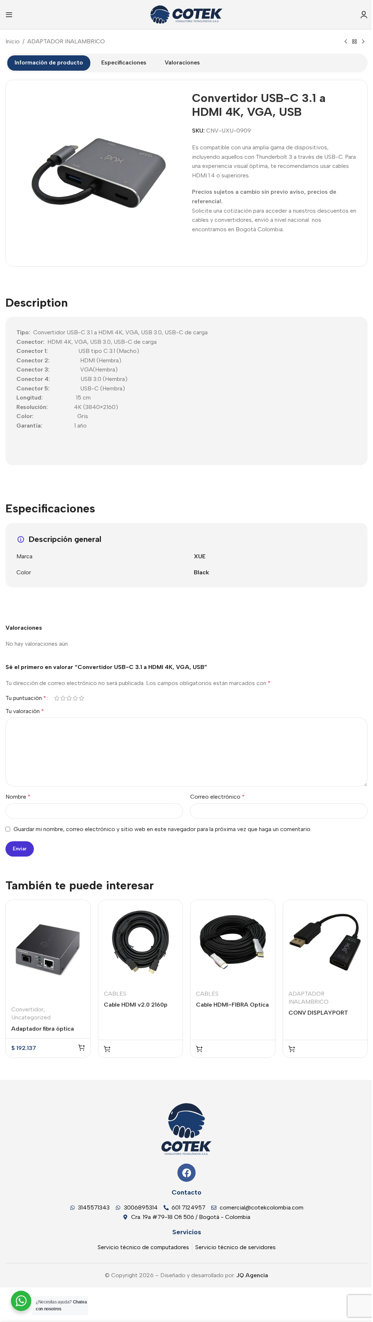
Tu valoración (24, 711)
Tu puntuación (25, 698)
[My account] (364, 14)
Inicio (12, 41)
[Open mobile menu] (9, 14)
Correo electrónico (217, 796)
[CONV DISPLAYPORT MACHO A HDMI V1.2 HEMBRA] (325, 942)
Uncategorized (31, 1017)
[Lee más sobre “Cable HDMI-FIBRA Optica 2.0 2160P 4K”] (199, 1049)
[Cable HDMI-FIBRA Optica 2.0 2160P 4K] (233, 942)
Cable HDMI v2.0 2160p (136, 1004)
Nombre (18, 796)
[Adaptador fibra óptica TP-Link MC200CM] (48, 950)
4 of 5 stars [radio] (75, 698)
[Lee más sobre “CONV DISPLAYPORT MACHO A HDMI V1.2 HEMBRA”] (291, 1049)
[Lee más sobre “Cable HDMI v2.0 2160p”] (107, 1049)
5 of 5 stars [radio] (81, 698)
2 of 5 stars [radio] (63, 698)
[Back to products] (354, 42)
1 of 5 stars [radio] (57, 698)
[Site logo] (186, 14)
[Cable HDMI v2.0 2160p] (140, 942)
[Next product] (363, 42)
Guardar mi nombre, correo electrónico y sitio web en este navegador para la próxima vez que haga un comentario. (162, 829)
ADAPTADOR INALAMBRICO (66, 41)
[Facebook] (186, 1173)
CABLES (115, 993)
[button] (81, 1047)
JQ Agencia (251, 1275)
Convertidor (27, 1009)
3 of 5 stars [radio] (69, 698)
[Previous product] (345, 42)
